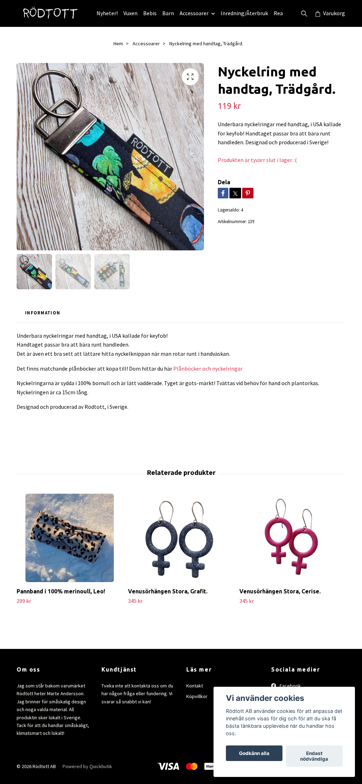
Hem (118, 43)
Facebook (290, 686)
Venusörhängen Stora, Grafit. (168, 591)
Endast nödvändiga (314, 756)
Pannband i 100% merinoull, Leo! (61, 591)
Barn (168, 13)
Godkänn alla (254, 753)
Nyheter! (107, 13)
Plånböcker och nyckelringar (208, 368)
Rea (278, 13)
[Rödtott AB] (51, 13)
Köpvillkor (197, 696)
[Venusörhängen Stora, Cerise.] (292, 538)
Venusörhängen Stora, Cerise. (280, 591)
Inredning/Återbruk (244, 13)
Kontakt (194, 686)
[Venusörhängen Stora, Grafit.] (181, 538)
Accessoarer (194, 13)
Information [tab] (42, 312)
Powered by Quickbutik (87, 766)
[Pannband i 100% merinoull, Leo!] (70, 538)
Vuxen (130, 13)
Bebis (150, 13)
